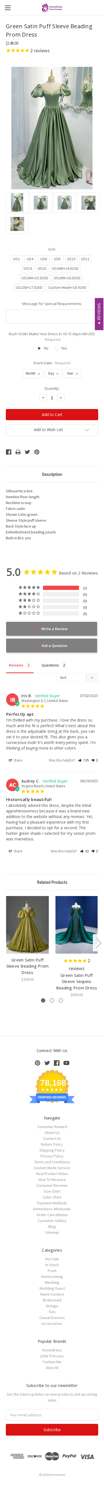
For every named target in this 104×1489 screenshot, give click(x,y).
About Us (52, 1132)
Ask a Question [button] (54, 645)
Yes (64, 348)
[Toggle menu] (7, 7)
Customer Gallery (52, 1220)
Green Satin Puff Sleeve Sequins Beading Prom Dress (76, 981)
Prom (52, 1270)
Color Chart (52, 1197)
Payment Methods (52, 1203)
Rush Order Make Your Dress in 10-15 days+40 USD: (52, 336)
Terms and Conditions (52, 1161)
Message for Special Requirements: (52, 303)
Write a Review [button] (54, 628)
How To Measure (52, 1179)
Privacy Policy (52, 1156)
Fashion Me (52, 1361)
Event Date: (52, 362)
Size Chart (52, 1191)
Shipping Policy (52, 1150)
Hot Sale (52, 1258)
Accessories (52, 1323)
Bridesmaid (52, 1300)
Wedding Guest (52, 1288)
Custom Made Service (52, 1167)
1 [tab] (43, 1000)
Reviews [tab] (16, 665)
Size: (52, 249)
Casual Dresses (52, 1317)
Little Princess (52, 1355)
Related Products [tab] (52, 882)
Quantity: (52, 388)
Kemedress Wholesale (52, 1208)
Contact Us (52, 1138)
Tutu (52, 1311)
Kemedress (52, 1350)
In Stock (52, 1264)
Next (98, 942)
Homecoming (52, 1276)
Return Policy (52, 1144)
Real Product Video (52, 1173)
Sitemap (52, 1232)
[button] (83, 760)
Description (52, 474)
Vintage (52, 1305)
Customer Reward (52, 1126)
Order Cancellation (52, 1214)
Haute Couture (52, 1294)
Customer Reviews (52, 1185)
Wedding (52, 1282)
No (46, 348)
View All (52, 1367)
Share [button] (17, 760)
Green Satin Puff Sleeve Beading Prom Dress (27, 966)
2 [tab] (52, 1000)
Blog (52, 1226)
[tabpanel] (27, 939)
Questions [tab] (50, 665)
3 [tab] (61, 1000)
